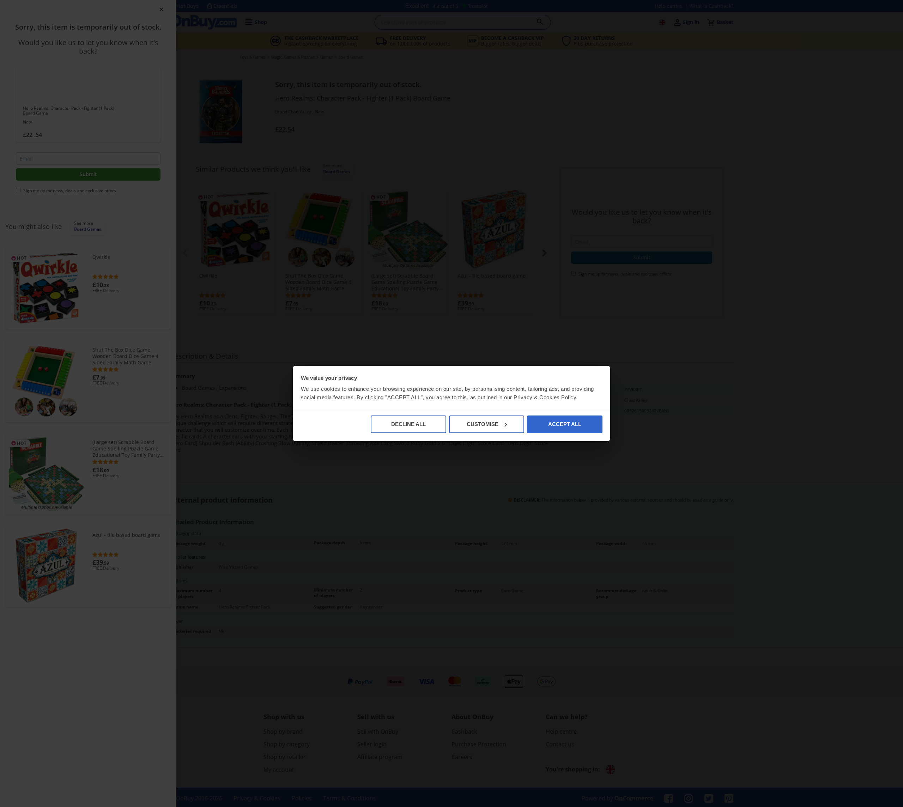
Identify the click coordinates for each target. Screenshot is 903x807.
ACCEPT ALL (564, 424)
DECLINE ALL (408, 424)
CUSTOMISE (482, 424)
